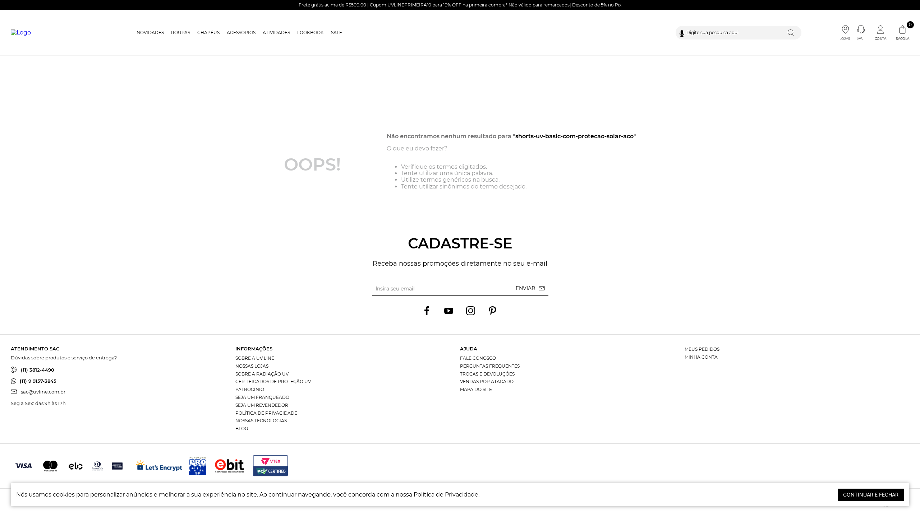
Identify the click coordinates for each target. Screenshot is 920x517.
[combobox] (738, 32)
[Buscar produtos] (792, 32)
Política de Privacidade (446, 494)
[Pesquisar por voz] (681, 32)
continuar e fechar (870, 495)
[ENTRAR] (881, 33)
